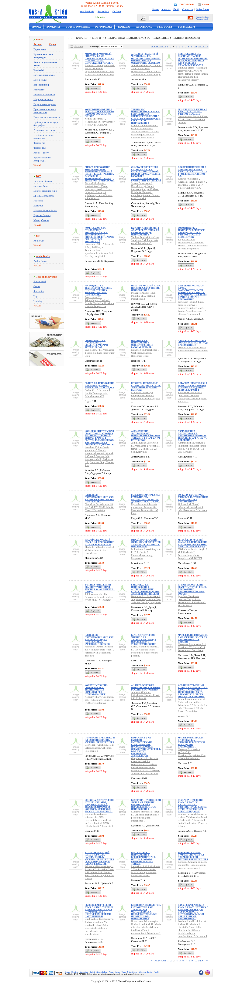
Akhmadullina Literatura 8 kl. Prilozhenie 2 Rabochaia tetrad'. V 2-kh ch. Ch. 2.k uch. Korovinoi (145, 447)
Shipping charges (145, 972)
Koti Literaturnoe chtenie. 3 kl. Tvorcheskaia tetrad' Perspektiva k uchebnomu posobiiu (145, 651)
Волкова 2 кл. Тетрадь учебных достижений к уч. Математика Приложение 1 (193, 498)
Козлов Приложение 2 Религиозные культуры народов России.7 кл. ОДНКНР (99, 112)
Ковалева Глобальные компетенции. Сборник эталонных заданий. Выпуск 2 (146, 386)
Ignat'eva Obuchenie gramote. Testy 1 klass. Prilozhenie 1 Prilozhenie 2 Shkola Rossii (192, 601)
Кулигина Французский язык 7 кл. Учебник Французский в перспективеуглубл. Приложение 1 (146, 804)
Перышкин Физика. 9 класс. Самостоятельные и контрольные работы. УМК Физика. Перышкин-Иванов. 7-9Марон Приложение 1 (193, 292)
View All (37, 165)
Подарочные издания (44, 104)
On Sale (116, 11)
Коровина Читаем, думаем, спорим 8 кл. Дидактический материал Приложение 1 (193, 855)
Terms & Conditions (129, 972)
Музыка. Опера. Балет (45, 210)
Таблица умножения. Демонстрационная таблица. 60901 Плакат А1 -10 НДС (100, 588)
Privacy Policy (114, 972)
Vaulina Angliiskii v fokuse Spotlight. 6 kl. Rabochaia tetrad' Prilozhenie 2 (145, 240)
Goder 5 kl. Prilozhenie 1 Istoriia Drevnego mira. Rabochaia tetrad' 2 (97, 393)
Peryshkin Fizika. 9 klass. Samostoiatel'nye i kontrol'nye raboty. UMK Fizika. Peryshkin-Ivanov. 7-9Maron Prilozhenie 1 (192, 307)
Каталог (82, 37)
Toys (35, 296)
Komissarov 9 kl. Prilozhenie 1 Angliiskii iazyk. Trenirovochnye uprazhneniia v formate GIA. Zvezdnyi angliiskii (99, 250)
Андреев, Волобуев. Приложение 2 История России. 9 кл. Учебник (145, 687)
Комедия (38, 205)
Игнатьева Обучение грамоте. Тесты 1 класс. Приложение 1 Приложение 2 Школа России (192, 589)
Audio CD (38, 240)
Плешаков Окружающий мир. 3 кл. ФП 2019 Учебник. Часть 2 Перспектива (99, 498)
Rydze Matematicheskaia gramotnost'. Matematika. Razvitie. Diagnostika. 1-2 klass (144, 509)
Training (37, 301)
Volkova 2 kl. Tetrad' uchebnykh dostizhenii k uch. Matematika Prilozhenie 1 (192, 509)
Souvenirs (38, 291)
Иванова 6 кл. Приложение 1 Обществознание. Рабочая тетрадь (142, 343)
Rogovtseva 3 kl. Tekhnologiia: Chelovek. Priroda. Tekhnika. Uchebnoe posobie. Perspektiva (193, 244)
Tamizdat (124, 26)
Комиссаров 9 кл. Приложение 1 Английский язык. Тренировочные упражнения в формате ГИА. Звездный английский (99, 235)
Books (36, 26)
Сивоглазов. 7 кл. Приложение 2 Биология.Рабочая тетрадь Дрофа (96, 343)
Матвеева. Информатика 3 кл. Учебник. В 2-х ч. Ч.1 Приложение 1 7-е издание (193, 638)
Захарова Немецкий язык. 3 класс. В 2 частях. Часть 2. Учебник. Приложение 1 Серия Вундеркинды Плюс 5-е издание (192, 805)
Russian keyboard (202, 17)
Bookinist (53, 26)
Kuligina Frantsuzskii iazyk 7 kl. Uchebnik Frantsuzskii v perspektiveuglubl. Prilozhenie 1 (146, 816)
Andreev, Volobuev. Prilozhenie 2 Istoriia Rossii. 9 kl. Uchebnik (145, 695)
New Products (87, 11)
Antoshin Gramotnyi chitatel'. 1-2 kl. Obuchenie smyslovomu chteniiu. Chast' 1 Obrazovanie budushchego (100, 70)
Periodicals (103, 26)
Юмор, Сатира (41, 220)
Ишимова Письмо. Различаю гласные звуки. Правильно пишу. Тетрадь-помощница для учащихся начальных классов (193, 59)
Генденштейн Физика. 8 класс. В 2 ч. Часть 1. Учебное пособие (192, 111)
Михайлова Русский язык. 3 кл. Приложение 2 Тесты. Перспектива (99, 542)
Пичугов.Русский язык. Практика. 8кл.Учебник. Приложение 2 (146, 288)
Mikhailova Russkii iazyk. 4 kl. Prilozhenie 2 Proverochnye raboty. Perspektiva (145, 554)
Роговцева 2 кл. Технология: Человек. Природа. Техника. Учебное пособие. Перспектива (98, 290)
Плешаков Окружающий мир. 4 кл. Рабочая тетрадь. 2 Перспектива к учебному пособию (99, 639)
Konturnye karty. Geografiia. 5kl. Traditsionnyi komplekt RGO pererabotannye (99, 699)
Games (36, 286)
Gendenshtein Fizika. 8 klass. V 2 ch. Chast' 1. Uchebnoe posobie (193, 119)
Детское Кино (40, 185)
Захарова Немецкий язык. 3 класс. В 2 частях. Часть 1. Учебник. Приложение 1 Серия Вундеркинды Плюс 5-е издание (99, 858)
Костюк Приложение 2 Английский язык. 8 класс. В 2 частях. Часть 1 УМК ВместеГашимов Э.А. (192, 171)
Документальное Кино (45, 190)
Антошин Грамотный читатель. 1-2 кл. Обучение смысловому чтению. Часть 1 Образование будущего (99, 58)
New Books (164, 26)
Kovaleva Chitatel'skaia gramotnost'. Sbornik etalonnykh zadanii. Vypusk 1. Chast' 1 (192, 397)
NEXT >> (203, 46)
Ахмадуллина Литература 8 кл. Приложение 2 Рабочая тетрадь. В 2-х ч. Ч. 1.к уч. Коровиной (192, 435)
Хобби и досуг (41, 152)
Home (155, 9)
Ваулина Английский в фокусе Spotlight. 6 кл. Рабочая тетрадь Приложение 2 (145, 231)
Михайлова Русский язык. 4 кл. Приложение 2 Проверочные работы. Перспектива (146, 543)
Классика (38, 200)
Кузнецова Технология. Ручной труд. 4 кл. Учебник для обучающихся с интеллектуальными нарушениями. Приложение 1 (146, 912)
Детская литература (44, 74)
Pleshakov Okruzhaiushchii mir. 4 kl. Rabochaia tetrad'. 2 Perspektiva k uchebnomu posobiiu (99, 651)
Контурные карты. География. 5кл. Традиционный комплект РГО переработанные (96, 689)
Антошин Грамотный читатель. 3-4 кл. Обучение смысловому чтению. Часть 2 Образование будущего (146, 58)
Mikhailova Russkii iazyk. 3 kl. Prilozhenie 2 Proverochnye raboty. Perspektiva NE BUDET (192, 554)
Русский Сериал (41, 215)
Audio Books (40, 261)
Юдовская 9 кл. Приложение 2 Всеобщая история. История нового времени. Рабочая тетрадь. (143, 858)
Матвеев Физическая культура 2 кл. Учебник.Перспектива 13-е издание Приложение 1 (191, 742)
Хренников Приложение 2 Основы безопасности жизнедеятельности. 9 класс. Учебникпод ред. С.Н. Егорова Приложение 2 (145, 116)
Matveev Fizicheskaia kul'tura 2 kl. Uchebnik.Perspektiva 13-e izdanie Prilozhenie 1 (192, 754)
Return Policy (101, 972)
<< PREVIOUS (158, 46)
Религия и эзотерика (44, 130)
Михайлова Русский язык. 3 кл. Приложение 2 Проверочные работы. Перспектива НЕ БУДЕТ (192, 543)
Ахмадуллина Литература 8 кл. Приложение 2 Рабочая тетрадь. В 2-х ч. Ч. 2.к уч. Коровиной (145, 435)
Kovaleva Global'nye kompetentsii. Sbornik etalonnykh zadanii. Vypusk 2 (145, 397)
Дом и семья (40, 79)
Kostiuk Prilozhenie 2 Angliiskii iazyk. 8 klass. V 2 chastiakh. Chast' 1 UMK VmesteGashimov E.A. (192, 183)
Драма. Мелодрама (43, 195)
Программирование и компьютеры (44, 111)
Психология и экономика (46, 117)
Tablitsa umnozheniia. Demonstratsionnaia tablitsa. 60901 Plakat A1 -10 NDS (99, 597)
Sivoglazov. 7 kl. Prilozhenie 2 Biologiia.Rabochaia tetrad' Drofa (100, 352)
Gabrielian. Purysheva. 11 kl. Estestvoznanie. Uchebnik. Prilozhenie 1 (99, 747)
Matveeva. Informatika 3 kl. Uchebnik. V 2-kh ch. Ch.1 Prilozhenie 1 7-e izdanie (192, 647)
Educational (39, 281)
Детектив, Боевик (42, 181)
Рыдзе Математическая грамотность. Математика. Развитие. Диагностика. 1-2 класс (145, 498)
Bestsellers (103, 11)
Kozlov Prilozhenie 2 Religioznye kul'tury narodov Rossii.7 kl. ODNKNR (100, 121)
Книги (96, 37)
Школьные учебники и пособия (177, 37)
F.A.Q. (176, 9)
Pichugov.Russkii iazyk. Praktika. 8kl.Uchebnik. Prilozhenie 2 (143, 295)
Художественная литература (42, 159)
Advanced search (202, 19)
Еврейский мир (41, 84)
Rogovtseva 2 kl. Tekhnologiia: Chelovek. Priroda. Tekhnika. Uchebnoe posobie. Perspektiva (99, 302)
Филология (39, 142)
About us (166, 9)
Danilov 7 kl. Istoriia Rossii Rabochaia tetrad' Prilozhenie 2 (193, 350)
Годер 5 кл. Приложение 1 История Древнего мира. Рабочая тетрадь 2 (99, 385)
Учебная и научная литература (43, 136)
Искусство (39, 89)
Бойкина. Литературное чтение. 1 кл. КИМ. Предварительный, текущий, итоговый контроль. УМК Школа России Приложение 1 (99, 805)
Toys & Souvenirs (78, 26)
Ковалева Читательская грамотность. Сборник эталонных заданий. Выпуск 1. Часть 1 (192, 386)
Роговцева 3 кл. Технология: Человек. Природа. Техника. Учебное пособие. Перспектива (191, 232)
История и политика (44, 94)
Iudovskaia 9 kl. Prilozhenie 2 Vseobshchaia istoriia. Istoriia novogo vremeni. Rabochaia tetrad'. (145, 871)
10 (195, 46)
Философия (39, 147)
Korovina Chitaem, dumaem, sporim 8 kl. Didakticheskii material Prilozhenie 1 (192, 864)
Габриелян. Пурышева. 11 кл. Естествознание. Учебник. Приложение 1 (100, 740)
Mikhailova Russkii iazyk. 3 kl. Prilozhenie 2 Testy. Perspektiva (99, 549)
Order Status (202, 9)
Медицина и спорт (43, 99)
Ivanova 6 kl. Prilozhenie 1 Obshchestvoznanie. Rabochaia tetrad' (145, 352)
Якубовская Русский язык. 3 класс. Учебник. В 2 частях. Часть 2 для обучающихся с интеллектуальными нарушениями (99, 910)
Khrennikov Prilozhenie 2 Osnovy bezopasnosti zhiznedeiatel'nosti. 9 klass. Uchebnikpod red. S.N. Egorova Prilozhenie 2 (145, 131)
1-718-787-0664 (185, 4)
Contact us (187, 9)
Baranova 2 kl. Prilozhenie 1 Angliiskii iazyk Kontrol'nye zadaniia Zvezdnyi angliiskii (146, 599)
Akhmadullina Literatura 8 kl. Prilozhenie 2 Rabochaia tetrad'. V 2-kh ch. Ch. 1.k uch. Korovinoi (192, 447)
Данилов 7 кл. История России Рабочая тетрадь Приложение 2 (193, 342)
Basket (205, 4)
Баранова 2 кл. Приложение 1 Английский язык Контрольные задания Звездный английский (145, 589)
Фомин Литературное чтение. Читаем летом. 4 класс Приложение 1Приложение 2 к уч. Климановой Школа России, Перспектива (193, 691)
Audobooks (144, 26)
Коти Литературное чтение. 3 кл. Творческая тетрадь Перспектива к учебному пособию (143, 639)
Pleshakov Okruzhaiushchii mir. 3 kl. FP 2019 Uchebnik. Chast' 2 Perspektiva (99, 507)
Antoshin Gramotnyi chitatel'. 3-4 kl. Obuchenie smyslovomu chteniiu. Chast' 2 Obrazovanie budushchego (146, 70)
